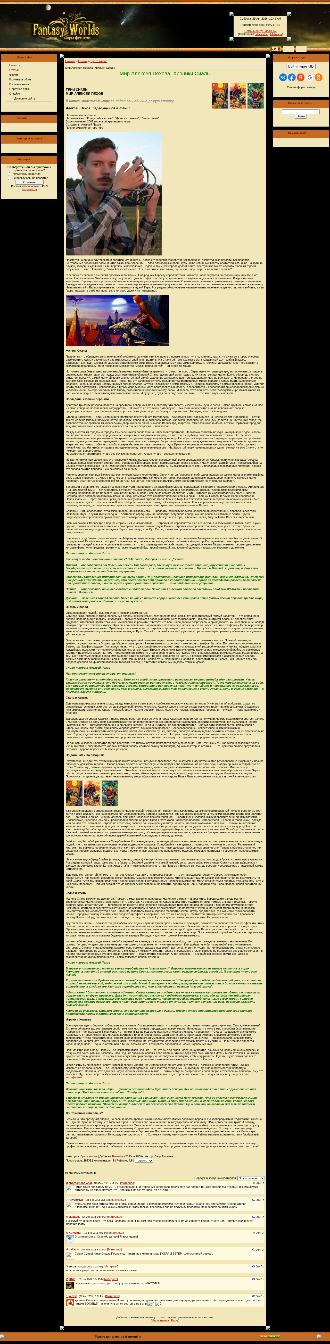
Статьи (14, 69)
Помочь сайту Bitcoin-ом (260, 30)
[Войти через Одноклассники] (319, 77)
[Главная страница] (48, 26)
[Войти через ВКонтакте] (283, 77)
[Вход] (301, 49)
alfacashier (261, 34)
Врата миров (98, 61)
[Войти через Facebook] (292, 77)
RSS (277, 24)
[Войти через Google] (310, 77)
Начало (70, 61)
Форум (13, 74)
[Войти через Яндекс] (300, 77)
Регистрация (160, 1320)
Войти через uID (301, 66)
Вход (174, 1320)
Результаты (29, 189)
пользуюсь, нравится (26, 173)
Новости (14, 65)
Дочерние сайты (25, 98)
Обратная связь (19, 88)
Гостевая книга (19, 84)
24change (276, 34)
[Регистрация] (288, 49)
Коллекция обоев (20, 79)
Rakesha (117, 1156)
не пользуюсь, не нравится (30, 177)
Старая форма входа (301, 87)
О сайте (14, 93)
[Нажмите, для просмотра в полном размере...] (117, 345)
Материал (127, 1182)
